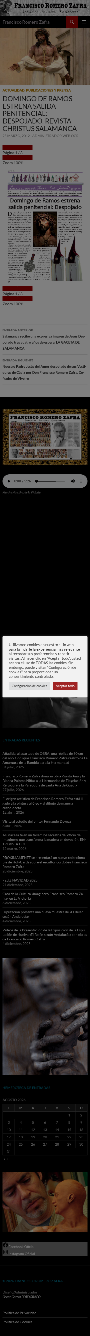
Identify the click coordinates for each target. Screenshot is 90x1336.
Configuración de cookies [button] (29, 686)
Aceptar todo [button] (65, 686)
